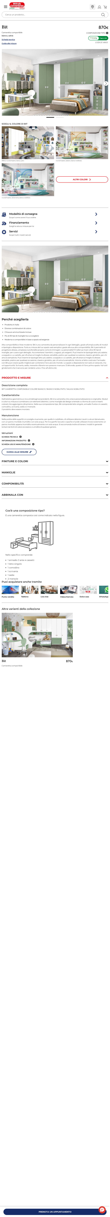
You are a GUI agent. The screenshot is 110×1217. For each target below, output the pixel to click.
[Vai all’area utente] (99, 7)
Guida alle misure (9, 43)
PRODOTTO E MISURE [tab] (16, 377)
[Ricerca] (97, 7)
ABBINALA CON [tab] (12, 494)
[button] (97, 33)
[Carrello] (105, 7)
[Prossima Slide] (106, 83)
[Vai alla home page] (48, 6)
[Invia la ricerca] (103, 15)
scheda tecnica (10, 437)
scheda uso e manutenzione (16, 444)
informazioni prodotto (14, 440)
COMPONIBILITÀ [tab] (13, 483)
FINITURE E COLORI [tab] (15, 461)
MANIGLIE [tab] (8, 472)
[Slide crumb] (50, 117)
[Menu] (5, 7)
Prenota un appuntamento (55, 1212)
